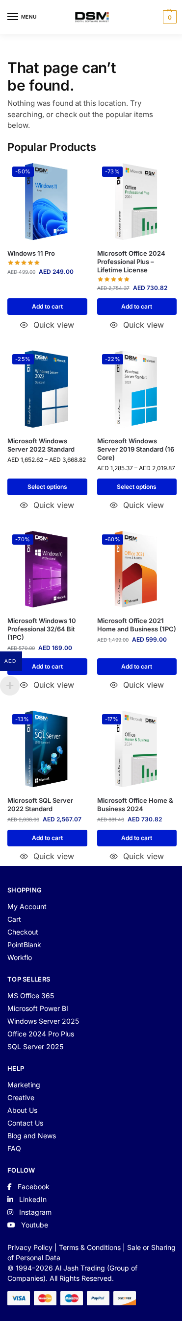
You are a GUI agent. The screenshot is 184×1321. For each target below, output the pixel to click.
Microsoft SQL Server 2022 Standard (40, 804)
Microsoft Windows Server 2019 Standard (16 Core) (135, 449)
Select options (47, 486)
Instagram (34, 1212)
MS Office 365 (30, 995)
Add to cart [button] (47, 306)
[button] (168, 17)
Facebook (33, 1186)
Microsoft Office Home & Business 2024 (135, 804)
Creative (20, 1097)
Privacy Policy (30, 1247)
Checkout (22, 932)
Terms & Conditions (90, 1247)
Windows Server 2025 (43, 1021)
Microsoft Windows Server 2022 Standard (41, 445)
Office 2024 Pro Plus (40, 1034)
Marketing (23, 1085)
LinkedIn (32, 1199)
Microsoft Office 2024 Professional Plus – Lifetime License (131, 261)
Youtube (33, 1225)
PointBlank (24, 944)
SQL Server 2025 (35, 1046)
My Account (27, 906)
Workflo (19, 957)
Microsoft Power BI (37, 1008)
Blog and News (31, 1135)
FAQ (14, 1148)
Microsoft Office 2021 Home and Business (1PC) (136, 625)
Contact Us (25, 1123)
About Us (22, 1110)
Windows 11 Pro (31, 253)
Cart (14, 919)
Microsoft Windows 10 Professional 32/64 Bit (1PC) (41, 629)
